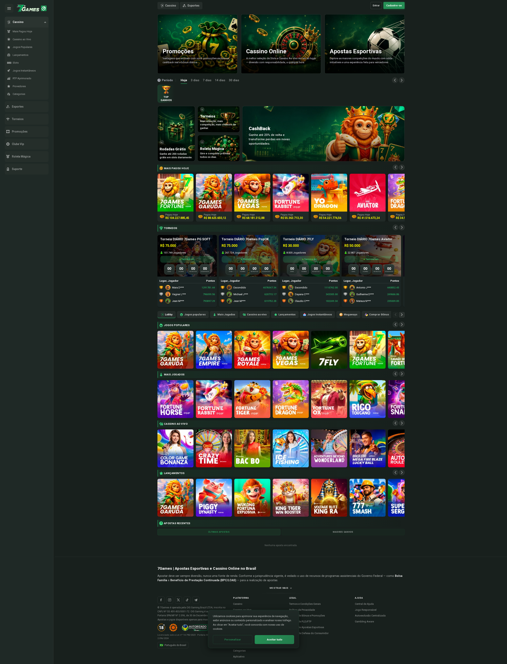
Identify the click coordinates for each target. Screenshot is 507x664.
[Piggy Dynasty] (214, 498)
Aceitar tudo (274, 639)
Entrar (376, 5)
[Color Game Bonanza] (175, 448)
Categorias (239, 650)
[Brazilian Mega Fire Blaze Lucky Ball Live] (368, 448)
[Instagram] (169, 600)
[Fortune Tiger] (252, 399)
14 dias (220, 80)
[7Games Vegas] (291, 350)
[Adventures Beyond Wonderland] (329, 448)
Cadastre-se (394, 5)
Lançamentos (286, 314)
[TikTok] (187, 600)
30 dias (234, 80)
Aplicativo (239, 656)
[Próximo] (402, 80)
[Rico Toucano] (368, 399)
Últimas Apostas (219, 532)
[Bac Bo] (252, 448)
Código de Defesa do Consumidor (309, 633)
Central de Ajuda (364, 603)
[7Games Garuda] (175, 350)
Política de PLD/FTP (300, 621)
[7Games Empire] (214, 350)
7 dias (207, 80)
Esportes (193, 5)
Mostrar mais (279, 588)
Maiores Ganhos (343, 532)
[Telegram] (195, 600)
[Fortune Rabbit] (214, 399)
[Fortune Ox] (329, 399)
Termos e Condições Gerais (305, 603)
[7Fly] (329, 350)
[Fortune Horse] (175, 399)
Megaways (350, 314)
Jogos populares (195, 314)
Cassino (170, 5)
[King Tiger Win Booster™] (291, 498)
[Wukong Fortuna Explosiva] (252, 498)
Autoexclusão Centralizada (370, 615)
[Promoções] (44, 8)
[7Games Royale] (252, 350)
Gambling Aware (364, 621)
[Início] (28, 8)
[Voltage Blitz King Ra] (329, 498)
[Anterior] (395, 80)
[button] (27, 22)
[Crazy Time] (214, 448)
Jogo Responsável (365, 609)
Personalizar (232, 639)
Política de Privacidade (302, 609)
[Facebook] (161, 600)
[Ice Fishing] (291, 448)
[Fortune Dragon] (291, 399)
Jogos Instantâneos (319, 314)
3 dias (195, 80)
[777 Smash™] (368, 498)
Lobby (168, 314)
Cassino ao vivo (257, 314)
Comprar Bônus (379, 314)
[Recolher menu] (9, 8)
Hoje (184, 80)
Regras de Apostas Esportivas (306, 627)
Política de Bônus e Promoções (307, 615)
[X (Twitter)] (178, 600)
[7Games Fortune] (368, 350)
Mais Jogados (226, 314)
